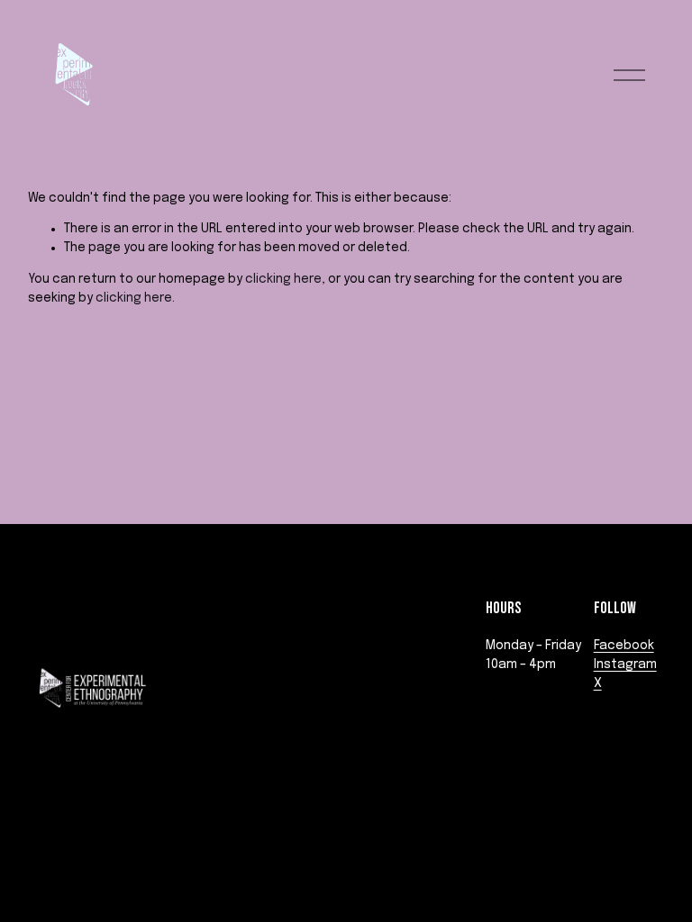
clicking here (283, 279)
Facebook (624, 645)
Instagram (625, 664)
